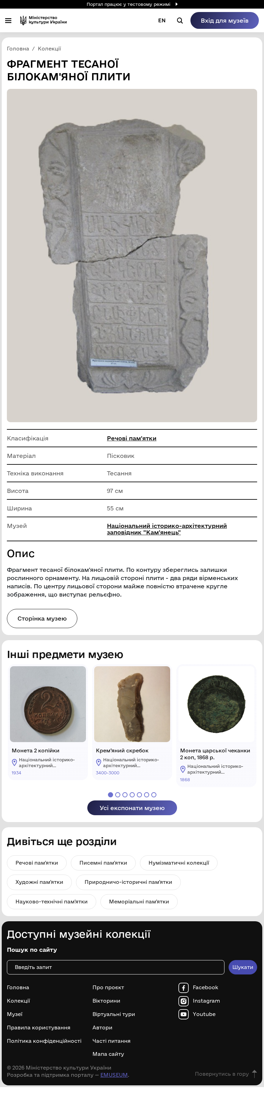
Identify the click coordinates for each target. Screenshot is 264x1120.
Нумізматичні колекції (178, 863)
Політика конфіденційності (44, 1041)
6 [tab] (146, 794)
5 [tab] (139, 794)
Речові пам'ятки (131, 438)
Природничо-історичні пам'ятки (128, 882)
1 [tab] (110, 794)
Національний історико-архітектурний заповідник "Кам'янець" (167, 528)
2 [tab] (117, 794)
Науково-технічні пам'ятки (51, 901)
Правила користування (38, 1027)
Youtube (204, 1014)
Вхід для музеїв (225, 20)
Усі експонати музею (132, 808)
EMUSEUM (114, 1075)
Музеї (14, 1014)
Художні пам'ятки (39, 882)
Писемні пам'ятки (103, 863)
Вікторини (106, 1001)
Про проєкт (108, 987)
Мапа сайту (108, 1054)
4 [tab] (132, 794)
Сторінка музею (42, 618)
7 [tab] (153, 794)
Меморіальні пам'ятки (139, 901)
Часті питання (111, 1041)
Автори (102, 1027)
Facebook (205, 987)
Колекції (18, 1001)
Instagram (206, 1001)
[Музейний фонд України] (43, 20)
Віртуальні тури (113, 1014)
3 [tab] (125, 794)
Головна (18, 987)
